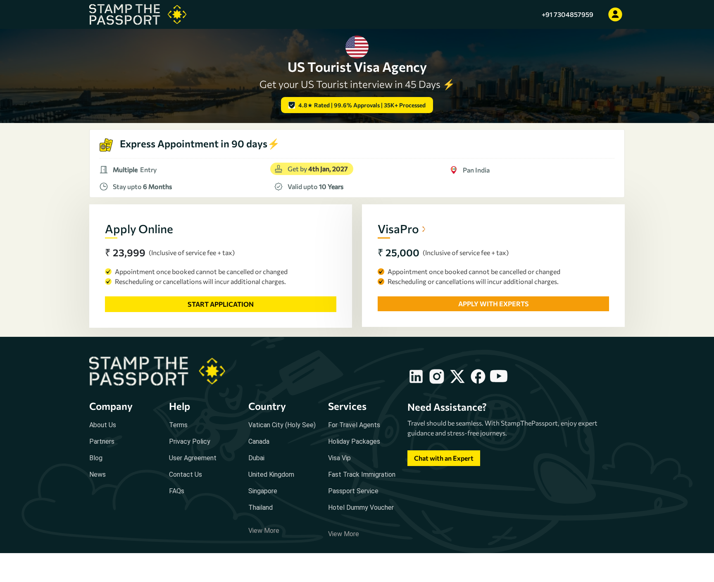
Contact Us (185, 474)
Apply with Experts (493, 304)
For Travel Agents (354, 425)
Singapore (262, 491)
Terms (178, 425)
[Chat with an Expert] (443, 466)
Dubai (256, 458)
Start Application (221, 304)
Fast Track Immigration (361, 474)
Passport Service (353, 491)
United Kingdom (271, 474)
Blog (95, 458)
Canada (258, 441)
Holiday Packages (354, 441)
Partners (101, 441)
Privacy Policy (189, 441)
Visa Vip (339, 458)
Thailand (260, 507)
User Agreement (193, 458)
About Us (102, 425)
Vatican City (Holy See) (282, 425)
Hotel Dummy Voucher (361, 507)
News (97, 474)
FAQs (176, 491)
